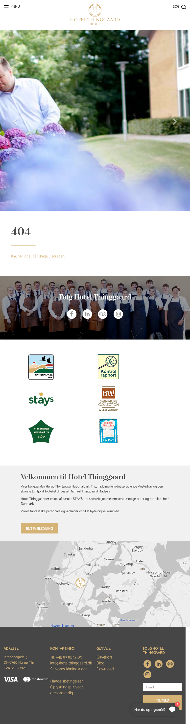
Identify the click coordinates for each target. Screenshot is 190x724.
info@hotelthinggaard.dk (71, 662)
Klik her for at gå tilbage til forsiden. (38, 256)
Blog (100, 662)
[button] (14, 120)
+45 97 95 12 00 (69, 656)
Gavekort (104, 656)
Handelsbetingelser (66, 680)
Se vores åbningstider (68, 668)
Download (105, 668)
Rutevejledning (39, 528)
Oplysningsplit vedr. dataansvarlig (67, 689)
